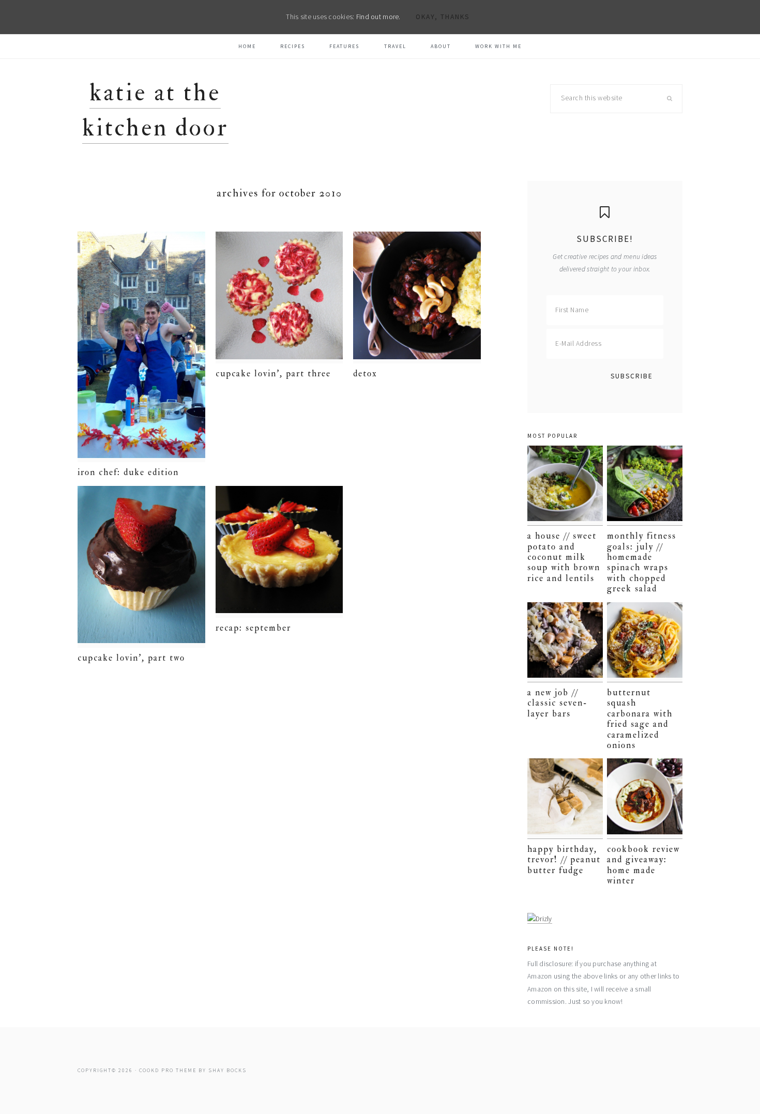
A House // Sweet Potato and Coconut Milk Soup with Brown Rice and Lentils (563, 557)
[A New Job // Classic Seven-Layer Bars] (565, 642)
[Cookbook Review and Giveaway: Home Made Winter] (644, 798)
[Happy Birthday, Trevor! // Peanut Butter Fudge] (565, 798)
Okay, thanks (442, 16)
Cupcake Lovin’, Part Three (273, 373)
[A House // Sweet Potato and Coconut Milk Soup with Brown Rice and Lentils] (565, 486)
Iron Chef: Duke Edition (128, 472)
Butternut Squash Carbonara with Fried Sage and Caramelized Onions (640, 719)
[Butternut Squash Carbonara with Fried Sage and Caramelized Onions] (644, 642)
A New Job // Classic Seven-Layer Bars (557, 703)
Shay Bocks (227, 1070)
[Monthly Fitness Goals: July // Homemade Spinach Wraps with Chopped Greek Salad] (644, 486)
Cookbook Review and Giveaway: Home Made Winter (643, 865)
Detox (365, 373)
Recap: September (253, 627)
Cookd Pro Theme (167, 1070)
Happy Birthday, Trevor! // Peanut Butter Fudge (564, 860)
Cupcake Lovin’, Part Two (131, 657)
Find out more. (378, 16)
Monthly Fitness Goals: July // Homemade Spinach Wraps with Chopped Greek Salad (641, 562)
